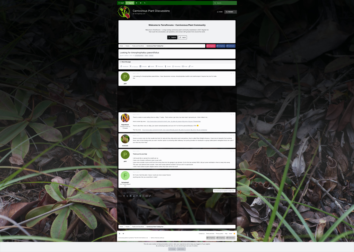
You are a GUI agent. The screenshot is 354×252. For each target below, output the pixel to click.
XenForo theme (154, 237)
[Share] (231, 73)
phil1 (122, 55)
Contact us (201, 233)
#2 (233, 114)
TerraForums (231, 46)
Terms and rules (210, 233)
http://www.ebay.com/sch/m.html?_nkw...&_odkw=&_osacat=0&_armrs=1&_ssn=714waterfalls (174, 121)
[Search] (145, 3)
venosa (151, 55)
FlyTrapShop (211, 46)
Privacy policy (219, 233)
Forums (230, 12)
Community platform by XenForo (133, 237)
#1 (233, 73)
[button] (141, 3)
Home (221, 12)
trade (146, 55)
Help (226, 233)
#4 (233, 151)
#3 (233, 135)
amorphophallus (139, 55)
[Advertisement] (173, 99)
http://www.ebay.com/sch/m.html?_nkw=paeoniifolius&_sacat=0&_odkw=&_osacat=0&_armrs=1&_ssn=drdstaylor (174, 130)
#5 (233, 172)
